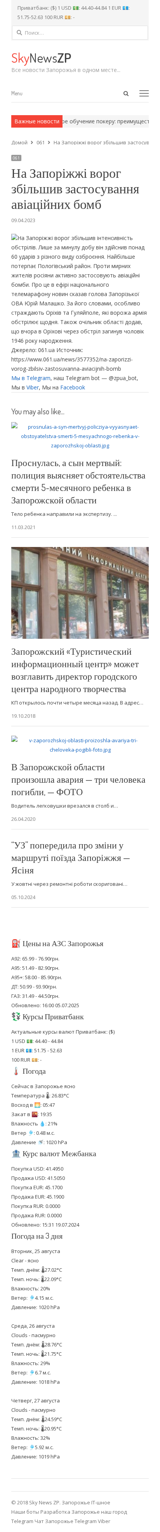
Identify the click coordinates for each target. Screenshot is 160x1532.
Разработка (55, 1511)
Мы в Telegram (30, 378)
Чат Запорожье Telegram (66, 1521)
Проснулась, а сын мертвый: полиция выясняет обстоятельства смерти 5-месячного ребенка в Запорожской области (78, 481)
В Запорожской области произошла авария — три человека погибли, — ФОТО (78, 779)
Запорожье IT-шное (86, 1502)
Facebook (72, 387)
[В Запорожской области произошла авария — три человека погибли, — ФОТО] (80, 740)
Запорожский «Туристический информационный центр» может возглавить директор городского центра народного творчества (75, 669)
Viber (32, 387)
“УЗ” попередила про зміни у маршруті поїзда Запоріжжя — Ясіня (70, 857)
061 (16, 158)
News (41, 57)
